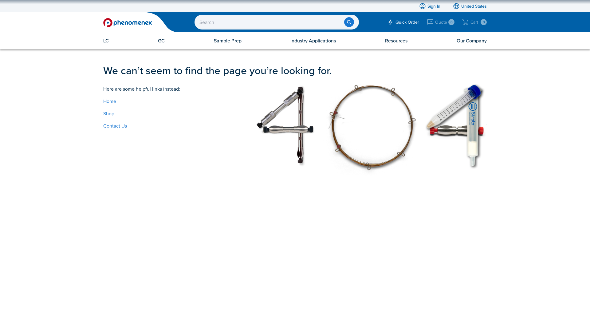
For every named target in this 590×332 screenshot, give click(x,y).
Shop (108, 113)
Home (109, 101)
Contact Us (115, 125)
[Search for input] (349, 22)
